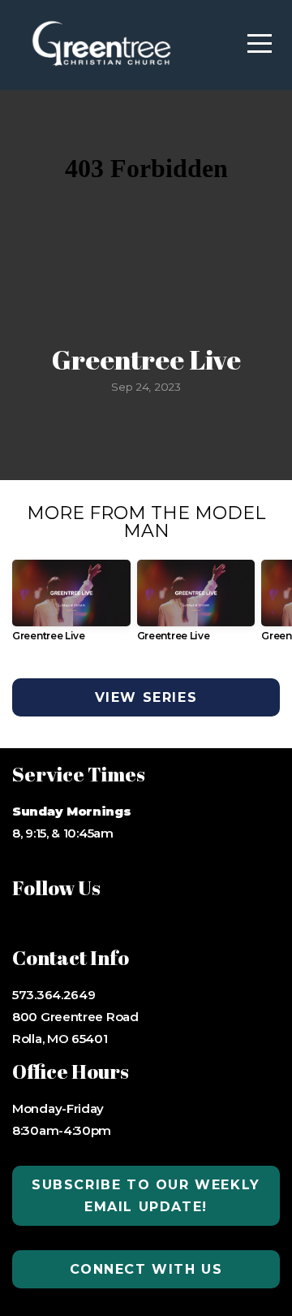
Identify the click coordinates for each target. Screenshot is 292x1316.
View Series (146, 697)
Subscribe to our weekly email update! (146, 1195)
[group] (71, 607)
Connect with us (146, 1269)
